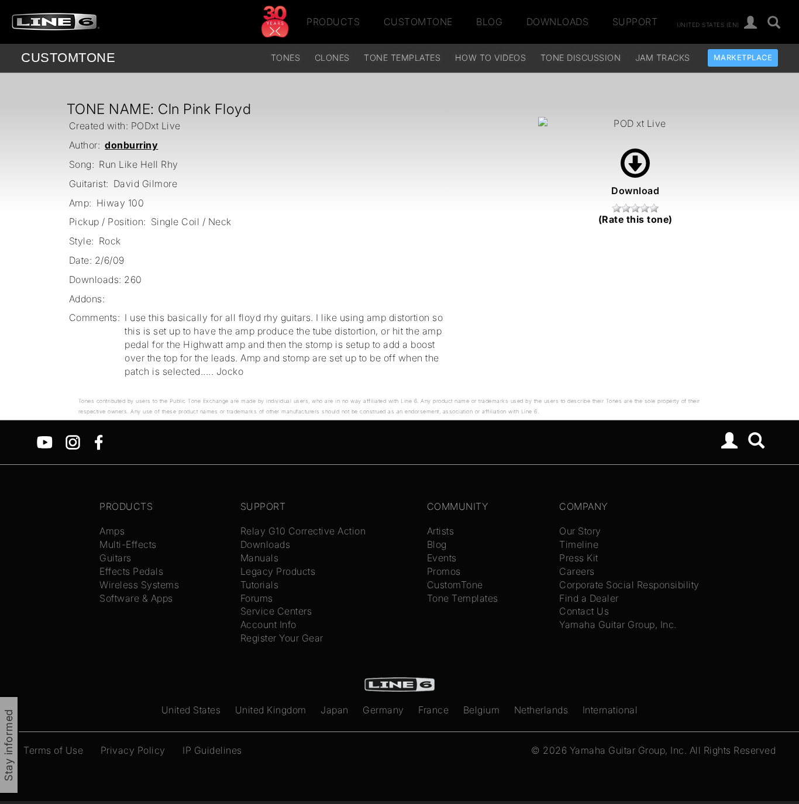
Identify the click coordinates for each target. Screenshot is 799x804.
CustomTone (418, 21)
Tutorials (259, 585)
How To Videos (490, 58)
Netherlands (541, 710)
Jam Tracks (662, 58)
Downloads (557, 21)
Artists (440, 531)
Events (442, 558)
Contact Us (584, 611)
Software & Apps (136, 598)
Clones (332, 58)
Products (333, 21)
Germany (383, 710)
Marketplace (743, 57)
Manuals (259, 558)
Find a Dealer (589, 598)
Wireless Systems (139, 585)
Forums (256, 598)
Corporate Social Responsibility (629, 585)
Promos (444, 571)
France (433, 710)
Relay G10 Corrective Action (303, 531)
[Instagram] (72, 441)
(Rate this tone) (635, 219)
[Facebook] (98, 441)
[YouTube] (44, 441)
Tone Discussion (580, 58)
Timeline (578, 544)
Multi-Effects (128, 544)
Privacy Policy (133, 750)
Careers (577, 571)
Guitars (115, 558)
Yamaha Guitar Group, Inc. (618, 624)
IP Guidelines (212, 750)
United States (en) (708, 23)
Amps (112, 531)
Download (635, 190)
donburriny (131, 145)
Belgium (481, 710)
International (610, 710)
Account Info (268, 624)
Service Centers (276, 611)
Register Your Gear (281, 638)
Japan (335, 710)
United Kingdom (270, 710)
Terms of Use (53, 750)
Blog (489, 21)
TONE (68, 57)
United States (191, 710)
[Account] (750, 23)
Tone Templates (402, 58)
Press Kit (578, 558)
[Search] (774, 23)
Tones (286, 58)
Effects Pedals (131, 571)
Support (635, 21)
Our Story (580, 531)
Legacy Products (278, 571)
